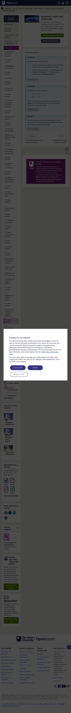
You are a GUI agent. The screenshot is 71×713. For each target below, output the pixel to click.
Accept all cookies (17, 367)
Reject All (35, 367)
